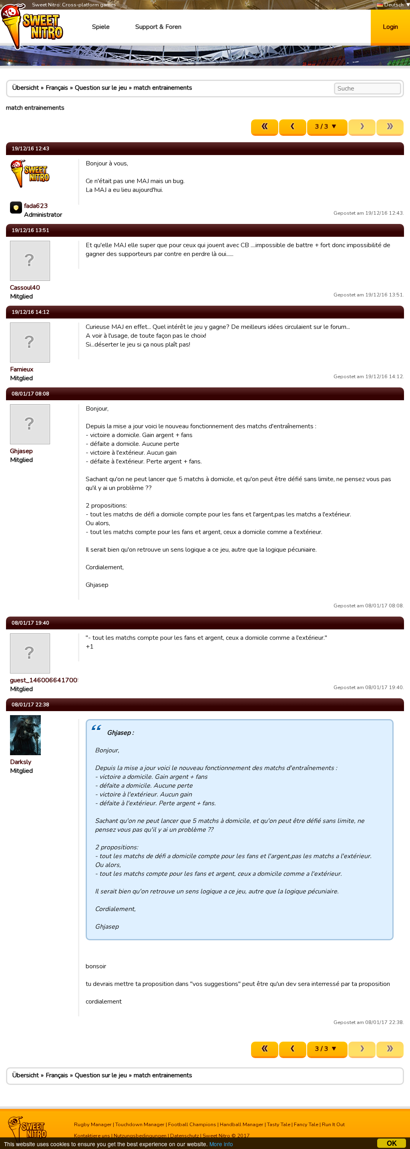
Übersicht (25, 87)
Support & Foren (158, 26)
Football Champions (192, 1124)
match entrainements (163, 87)
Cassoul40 (25, 287)
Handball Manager (241, 1124)
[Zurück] (292, 127)
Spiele (101, 26)
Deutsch (393, 4)
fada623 (36, 206)
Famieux (21, 369)
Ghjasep (21, 451)
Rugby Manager (93, 1124)
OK (392, 1143)
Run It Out (333, 1124)
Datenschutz (184, 1135)
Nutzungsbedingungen (140, 1135)
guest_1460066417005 (45, 680)
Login (390, 26)
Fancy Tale (306, 1124)
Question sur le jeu (101, 87)
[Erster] (264, 127)
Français (57, 87)
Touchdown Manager (140, 1124)
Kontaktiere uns (92, 1135)
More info (221, 1144)
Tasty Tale (278, 1124)
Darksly (20, 762)
